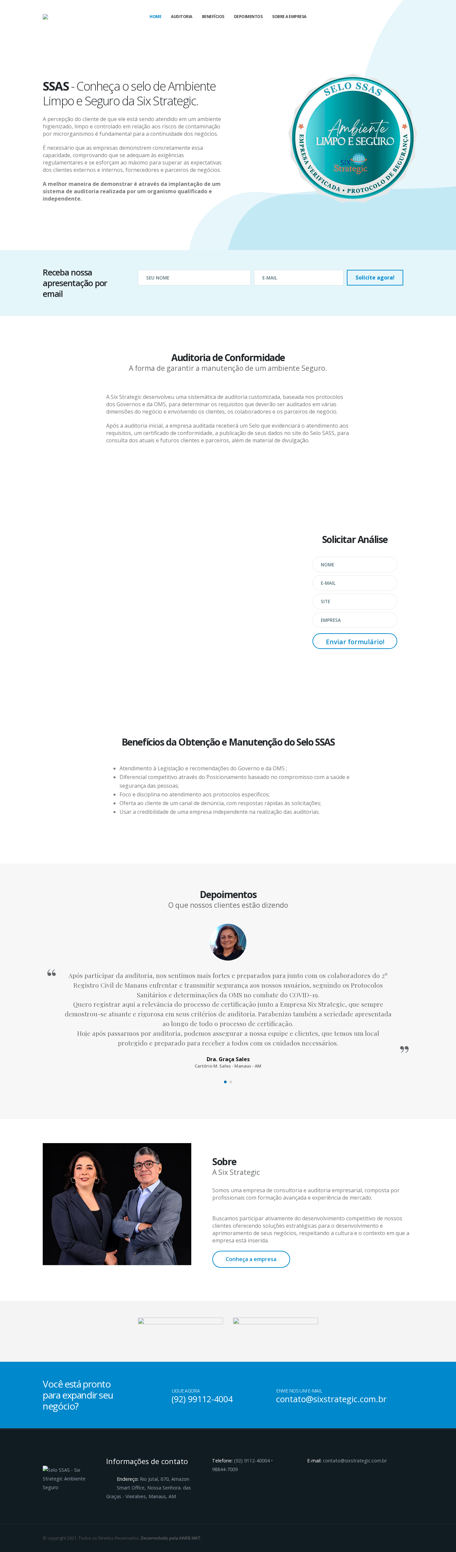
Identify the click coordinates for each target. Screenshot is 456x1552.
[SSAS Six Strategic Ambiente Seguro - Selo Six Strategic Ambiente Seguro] (59, 16)
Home (155, 16)
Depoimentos (248, 16)
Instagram (408, 1538)
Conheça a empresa (251, 1259)
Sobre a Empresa (289, 16)
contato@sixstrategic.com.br (331, 1399)
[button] (225, 1082)
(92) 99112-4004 (202, 1399)
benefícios (213, 16)
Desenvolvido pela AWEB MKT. (171, 1538)
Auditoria (181, 16)
